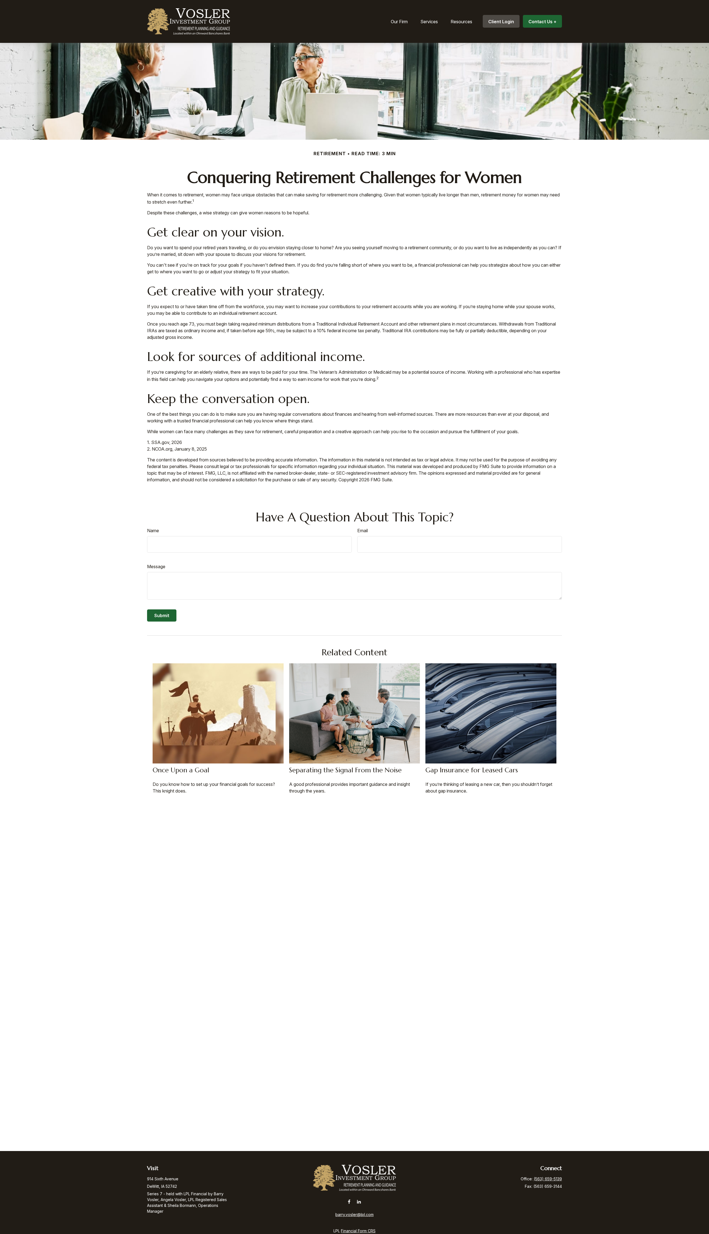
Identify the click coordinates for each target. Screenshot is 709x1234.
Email (362, 530)
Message (156, 566)
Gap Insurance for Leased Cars (471, 770)
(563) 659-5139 (548, 1178)
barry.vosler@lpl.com (354, 1214)
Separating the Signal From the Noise (345, 770)
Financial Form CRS (358, 1230)
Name (153, 530)
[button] (399, 21)
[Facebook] (349, 1201)
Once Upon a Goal (181, 770)
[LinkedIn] (359, 1201)
